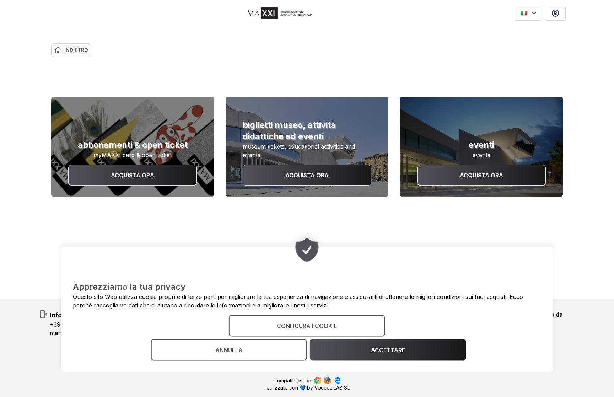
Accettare (388, 350)
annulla (229, 350)
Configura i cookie (307, 325)
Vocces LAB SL (332, 388)
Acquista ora (132, 175)
